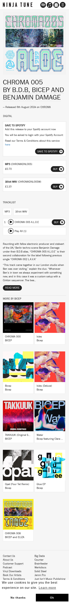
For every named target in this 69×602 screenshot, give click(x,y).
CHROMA (45, 107)
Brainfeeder (41, 563)
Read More (12, 288)
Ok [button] (52, 597)
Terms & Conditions (14, 579)
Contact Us (9, 556)
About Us (8, 560)
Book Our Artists (12, 575)
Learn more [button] (47, 587)
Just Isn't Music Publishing (49, 579)
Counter (39, 560)
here (7, 144)
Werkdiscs (40, 567)
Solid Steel (40, 571)
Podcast (7, 567)
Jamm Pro (40, 575)
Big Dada (39, 556)
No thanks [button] (18, 597)
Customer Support (13, 563)
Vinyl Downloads (12, 571)
